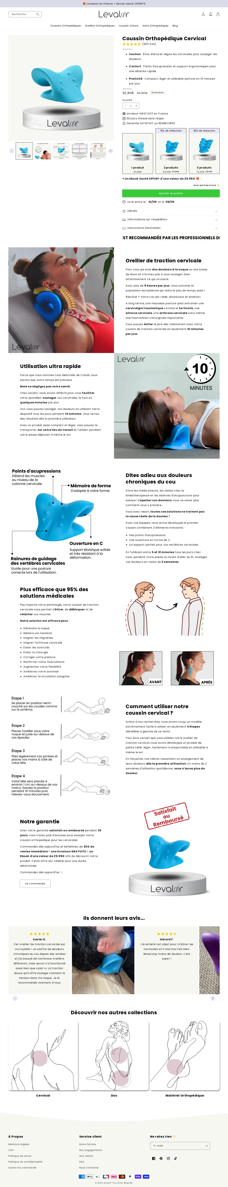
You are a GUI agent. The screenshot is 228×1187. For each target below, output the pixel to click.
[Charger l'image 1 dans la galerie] (24, 151)
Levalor (106, 1183)
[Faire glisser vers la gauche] (11, 150)
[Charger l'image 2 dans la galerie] (42, 151)
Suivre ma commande (22, 1167)
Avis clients (86, 1156)
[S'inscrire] (206, 1146)
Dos (114, 1095)
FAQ (81, 1161)
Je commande (35, 883)
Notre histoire (87, 1144)
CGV (11, 1150)
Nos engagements (90, 1150)
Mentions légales (19, 1144)
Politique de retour (20, 1156)
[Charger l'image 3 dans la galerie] (61, 151)
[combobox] (25, 14)
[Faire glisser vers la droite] (110, 150)
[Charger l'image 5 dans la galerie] (98, 151)
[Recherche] (38, 14)
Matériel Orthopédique (185, 1095)
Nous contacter (89, 1167)
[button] (211, 14)
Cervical (43, 1095)
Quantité (127, 100)
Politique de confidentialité (25, 1161)
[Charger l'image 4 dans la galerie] (79, 151)
